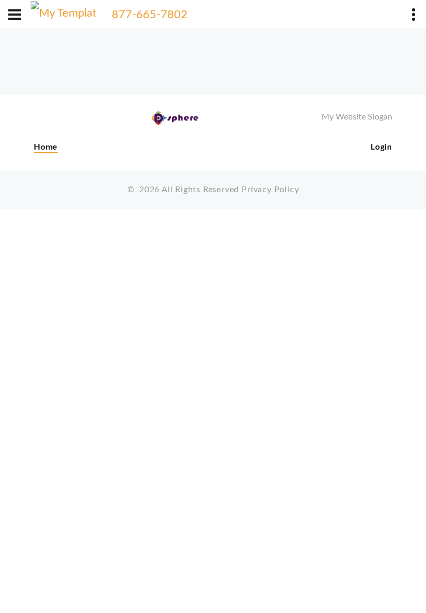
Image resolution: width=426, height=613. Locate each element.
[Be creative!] (63, 14)
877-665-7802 (150, 14)
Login (381, 147)
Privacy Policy (270, 189)
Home (46, 147)
